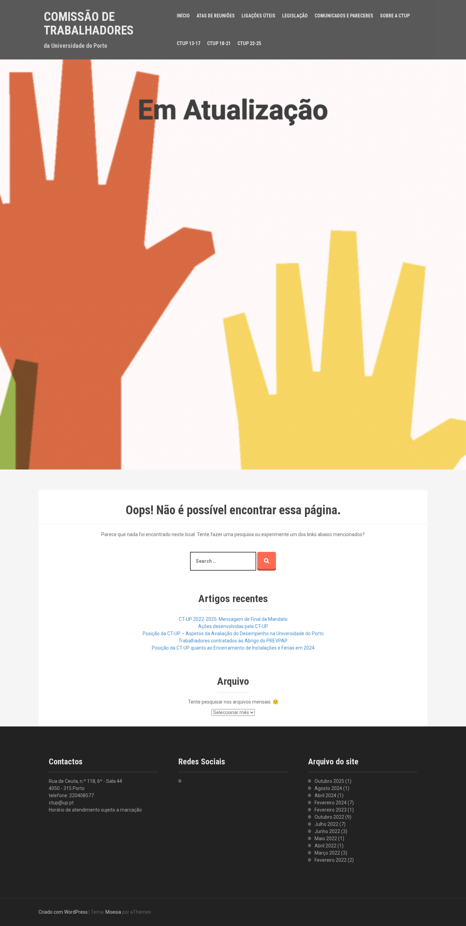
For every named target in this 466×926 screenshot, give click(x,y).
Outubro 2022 (329, 817)
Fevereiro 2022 (331, 860)
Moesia (113, 912)
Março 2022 (327, 853)
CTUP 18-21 (219, 43)
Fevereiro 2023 (331, 810)
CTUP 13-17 (188, 43)
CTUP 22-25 (249, 43)
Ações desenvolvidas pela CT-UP (233, 626)
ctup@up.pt (61, 802)
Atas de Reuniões (215, 15)
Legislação (295, 15)
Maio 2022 (326, 838)
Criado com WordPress (63, 912)
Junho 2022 (327, 831)
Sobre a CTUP (395, 15)
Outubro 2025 (329, 781)
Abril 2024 (325, 795)
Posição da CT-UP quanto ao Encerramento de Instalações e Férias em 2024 (233, 648)
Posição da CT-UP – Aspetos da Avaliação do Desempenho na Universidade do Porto (233, 633)
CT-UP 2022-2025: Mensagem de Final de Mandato (233, 619)
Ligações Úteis (258, 15)
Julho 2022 (326, 824)
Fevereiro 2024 (331, 802)
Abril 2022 (325, 845)
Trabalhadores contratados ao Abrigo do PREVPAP (233, 640)
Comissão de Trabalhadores (89, 24)
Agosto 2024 (328, 788)
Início (183, 15)
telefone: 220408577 (71, 795)
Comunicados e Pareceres (344, 15)
